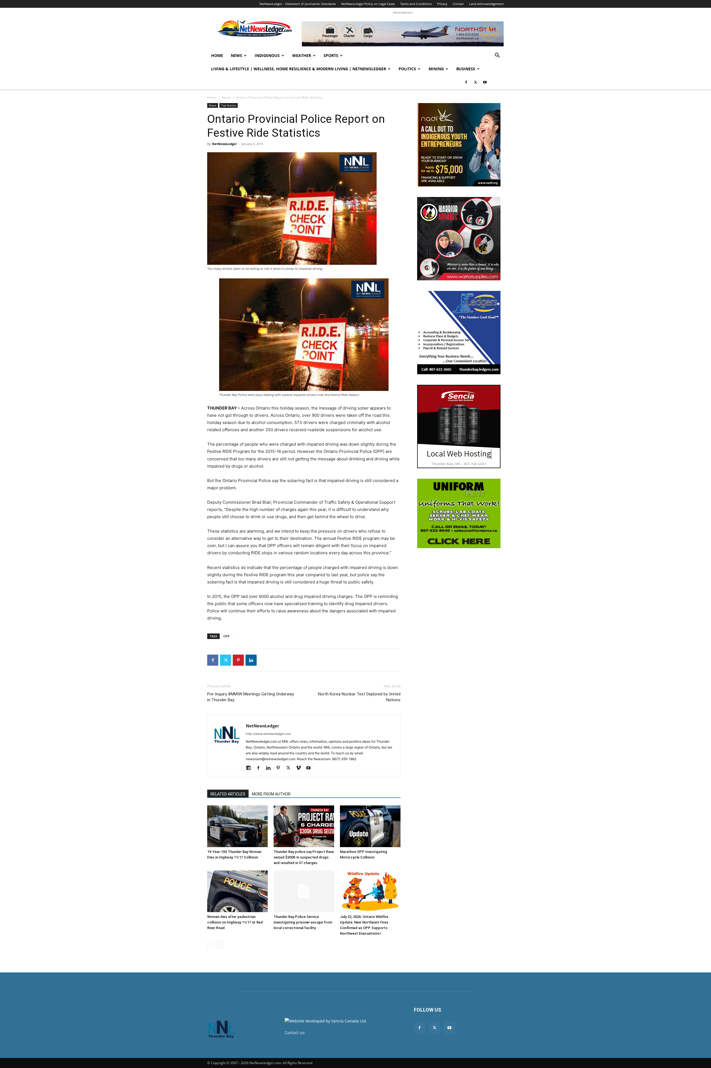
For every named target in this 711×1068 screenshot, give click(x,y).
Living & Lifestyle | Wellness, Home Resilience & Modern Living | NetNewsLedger (298, 68)
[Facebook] (466, 82)
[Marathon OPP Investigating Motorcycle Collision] (370, 826)
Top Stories (228, 105)
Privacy (442, 4)
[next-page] (219, 944)
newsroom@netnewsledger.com (336, 1032)
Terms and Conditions (416, 4)
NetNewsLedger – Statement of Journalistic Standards (297, 4)
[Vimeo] (300, 768)
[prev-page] (210, 944)
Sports (331, 55)
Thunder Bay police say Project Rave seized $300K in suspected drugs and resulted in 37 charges (304, 857)
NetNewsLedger (224, 144)
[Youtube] (485, 82)
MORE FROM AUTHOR (271, 794)
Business (465, 68)
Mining (436, 68)
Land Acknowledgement (486, 4)
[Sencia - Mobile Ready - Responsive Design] (458, 426)
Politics (407, 68)
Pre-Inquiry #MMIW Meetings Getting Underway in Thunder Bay (250, 697)
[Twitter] (475, 82)
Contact (458, 4)
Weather (301, 55)
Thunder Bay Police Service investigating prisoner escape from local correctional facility (303, 922)
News (236, 55)
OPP (226, 636)
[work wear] (458, 238)
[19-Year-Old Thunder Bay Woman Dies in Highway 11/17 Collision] (237, 826)
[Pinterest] (238, 660)
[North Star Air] (403, 33)
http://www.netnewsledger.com (268, 734)
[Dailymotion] (250, 768)
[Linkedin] (251, 660)
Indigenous (267, 55)
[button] (497, 56)
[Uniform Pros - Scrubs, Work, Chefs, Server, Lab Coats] (458, 513)
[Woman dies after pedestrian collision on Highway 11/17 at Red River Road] (237, 891)
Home (217, 55)
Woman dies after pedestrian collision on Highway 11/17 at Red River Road (235, 922)
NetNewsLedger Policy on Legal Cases (368, 4)
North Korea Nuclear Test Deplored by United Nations (359, 697)
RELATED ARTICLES (228, 794)
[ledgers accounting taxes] (458, 332)
